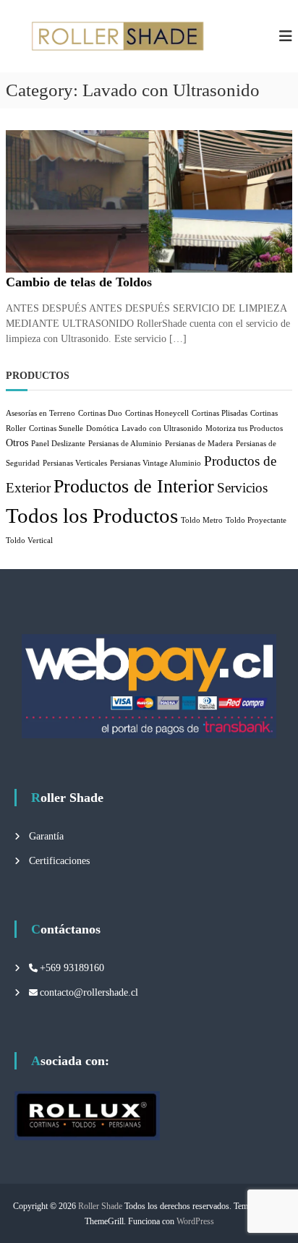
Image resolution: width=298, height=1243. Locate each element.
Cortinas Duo (100, 413)
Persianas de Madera (199, 444)
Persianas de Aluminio (125, 444)
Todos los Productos (92, 515)
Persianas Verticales (75, 463)
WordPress (195, 1221)
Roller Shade (100, 1206)
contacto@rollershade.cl (89, 992)
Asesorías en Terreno (40, 413)
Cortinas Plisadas (219, 413)
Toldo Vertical (29, 540)
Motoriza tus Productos (244, 428)
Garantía (46, 836)
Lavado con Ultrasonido (162, 428)
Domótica (102, 428)
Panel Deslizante (58, 444)
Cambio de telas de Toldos (79, 282)
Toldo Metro (202, 520)
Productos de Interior (134, 486)
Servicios (242, 487)
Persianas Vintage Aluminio (155, 463)
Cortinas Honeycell (157, 413)
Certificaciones (59, 860)
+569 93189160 (72, 967)
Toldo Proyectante (256, 520)
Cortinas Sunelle (56, 428)
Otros (17, 442)
